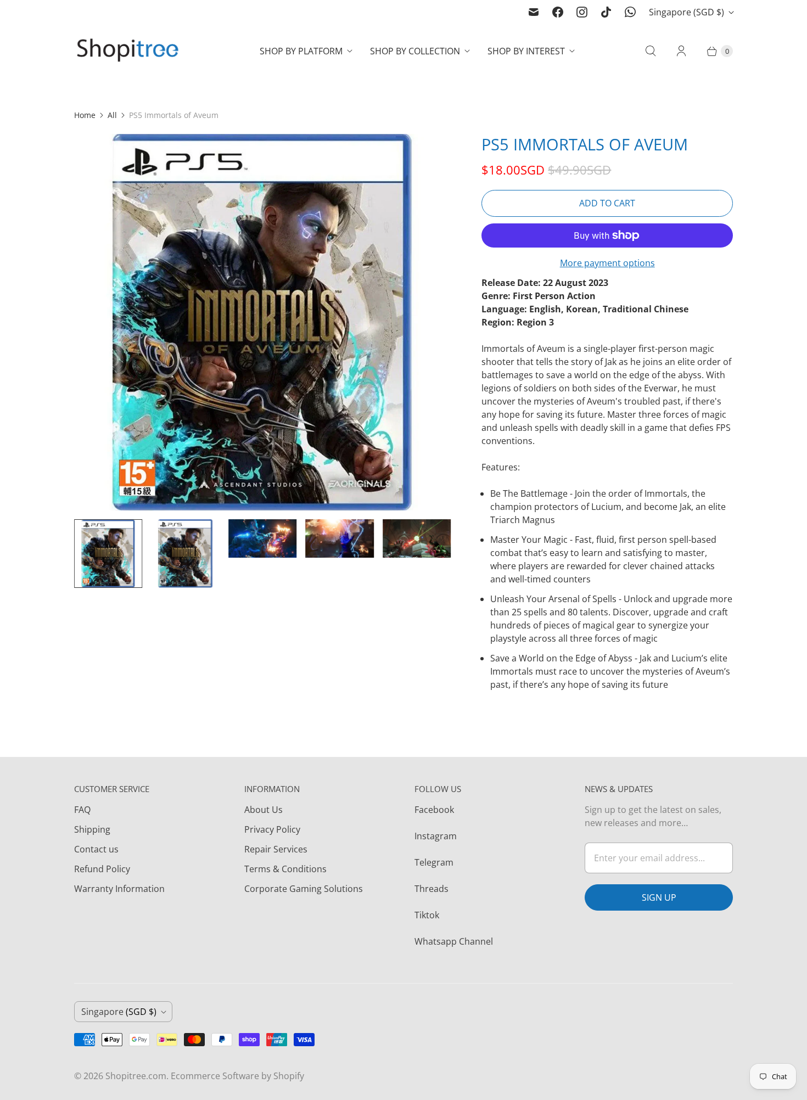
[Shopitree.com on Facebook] (558, 12)
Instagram (435, 836)
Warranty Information (119, 889)
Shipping (92, 829)
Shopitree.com (135, 1076)
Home (85, 115)
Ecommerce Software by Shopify (237, 1076)
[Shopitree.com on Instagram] (582, 12)
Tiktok (426, 915)
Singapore (686, 12)
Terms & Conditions (285, 869)
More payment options (607, 263)
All (112, 115)
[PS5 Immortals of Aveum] (262, 322)
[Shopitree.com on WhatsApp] (630, 12)
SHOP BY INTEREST (526, 51)
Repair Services (275, 849)
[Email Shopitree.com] (534, 12)
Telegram (433, 862)
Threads (431, 889)
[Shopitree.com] (129, 51)
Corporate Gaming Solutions (303, 889)
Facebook (434, 810)
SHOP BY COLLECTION (415, 51)
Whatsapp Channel (453, 941)
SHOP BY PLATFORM (301, 51)
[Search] (650, 51)
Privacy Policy (272, 829)
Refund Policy (102, 869)
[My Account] (681, 51)
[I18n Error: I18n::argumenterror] (108, 553)
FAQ (82, 810)
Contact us (96, 849)
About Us (263, 810)
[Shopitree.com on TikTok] (606, 12)
